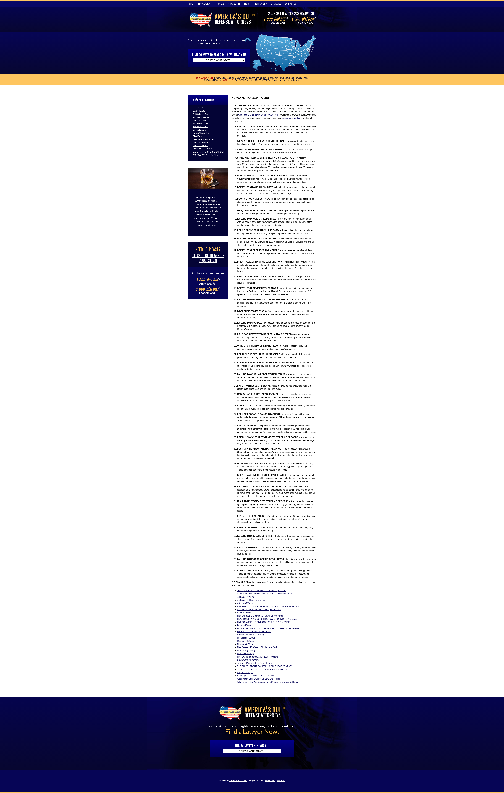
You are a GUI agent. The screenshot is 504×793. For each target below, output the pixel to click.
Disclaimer (270, 780)
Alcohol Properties (200, 127)
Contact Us (290, 4)
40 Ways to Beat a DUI (202, 117)
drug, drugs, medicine (292, 118)
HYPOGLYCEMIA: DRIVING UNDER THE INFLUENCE (263, 622)
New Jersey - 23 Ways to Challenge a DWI (257, 647)
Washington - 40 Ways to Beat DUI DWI (255, 676)
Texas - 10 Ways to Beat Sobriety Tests (255, 663)
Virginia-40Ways (245, 672)
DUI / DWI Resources (202, 142)
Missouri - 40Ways (245, 641)
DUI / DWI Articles (200, 145)
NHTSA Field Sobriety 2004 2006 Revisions (257, 657)
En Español (276, 4)
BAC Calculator (199, 111)
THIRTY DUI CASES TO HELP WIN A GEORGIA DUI (262, 669)
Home (190, 4)
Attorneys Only (260, 4)
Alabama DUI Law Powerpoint (251, 600)
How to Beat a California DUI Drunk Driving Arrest (260, 616)
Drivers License (199, 130)
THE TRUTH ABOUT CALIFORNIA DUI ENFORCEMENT (264, 666)
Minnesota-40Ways (246, 638)
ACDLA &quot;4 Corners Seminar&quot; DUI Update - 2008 (264, 594)
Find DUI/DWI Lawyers (202, 108)
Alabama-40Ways (245, 597)
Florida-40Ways (244, 613)
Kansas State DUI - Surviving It (251, 635)
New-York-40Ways (245, 654)
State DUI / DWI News (202, 149)
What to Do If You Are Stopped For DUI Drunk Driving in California (267, 682)
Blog (246, 4)
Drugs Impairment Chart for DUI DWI (208, 152)
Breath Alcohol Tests (202, 133)
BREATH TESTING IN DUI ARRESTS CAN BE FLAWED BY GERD (269, 606)
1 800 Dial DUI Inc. (238, 780)
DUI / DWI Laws (199, 120)
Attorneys (219, 4)
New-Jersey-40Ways (246, 650)
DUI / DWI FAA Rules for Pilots (205, 155)
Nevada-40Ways (245, 644)
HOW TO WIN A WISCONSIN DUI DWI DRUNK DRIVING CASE (267, 619)
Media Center (234, 4)
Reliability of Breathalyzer (203, 139)
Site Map (281, 780)
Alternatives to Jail (200, 123)
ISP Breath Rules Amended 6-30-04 (254, 631)
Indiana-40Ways (244, 625)
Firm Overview (203, 4)
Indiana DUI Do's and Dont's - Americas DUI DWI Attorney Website (268, 628)
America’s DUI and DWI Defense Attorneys (258, 115)
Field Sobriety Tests (201, 114)
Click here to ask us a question (208, 258)
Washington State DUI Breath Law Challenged (258, 679)
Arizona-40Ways (245, 603)
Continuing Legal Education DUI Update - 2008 (259, 609)
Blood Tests (198, 136)
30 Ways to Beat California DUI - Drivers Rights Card (261, 590)
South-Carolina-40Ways (248, 660)
